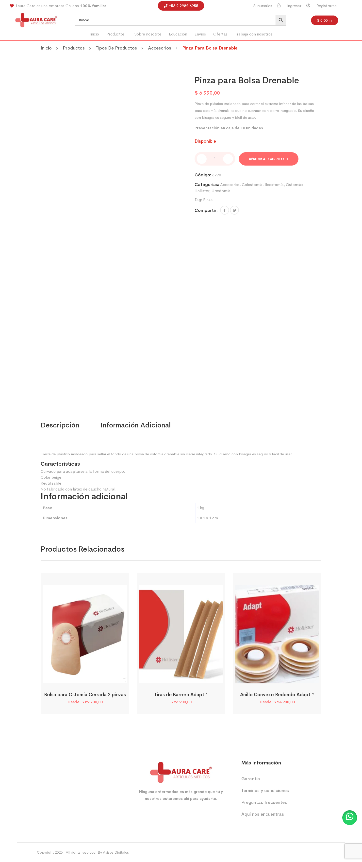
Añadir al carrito (266, 159)
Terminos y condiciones (265, 790)
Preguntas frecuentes (264, 802)
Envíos (200, 34)
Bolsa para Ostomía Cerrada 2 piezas (85, 695)
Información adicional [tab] (135, 425)
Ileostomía (274, 184)
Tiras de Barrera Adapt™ (181, 695)
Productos (115, 34)
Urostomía (221, 190)
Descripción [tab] (60, 425)
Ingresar (294, 5)
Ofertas (220, 34)
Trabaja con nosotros (253, 34)
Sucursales (262, 5)
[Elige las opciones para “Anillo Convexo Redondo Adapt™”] (270, 677)
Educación (178, 34)
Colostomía (252, 184)
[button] (117, 34)
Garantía (250, 778)
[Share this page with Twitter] (234, 210)
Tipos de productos (116, 48)
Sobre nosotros (148, 34)
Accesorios (159, 48)
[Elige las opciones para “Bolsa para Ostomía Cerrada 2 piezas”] (78, 677)
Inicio (94, 34)
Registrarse (326, 5)
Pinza (208, 199)
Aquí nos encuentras (262, 814)
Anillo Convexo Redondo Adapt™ (277, 695)
